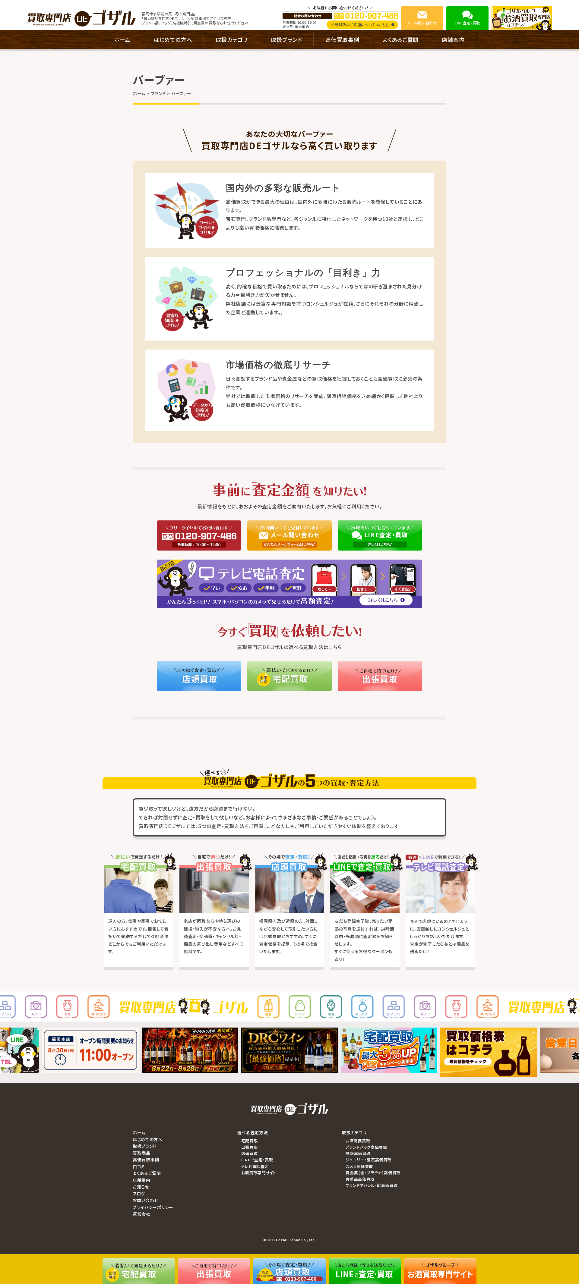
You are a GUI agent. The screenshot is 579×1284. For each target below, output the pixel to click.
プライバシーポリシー (153, 1207)
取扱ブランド (286, 39)
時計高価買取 (358, 1153)
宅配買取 (249, 1141)
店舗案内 (453, 39)
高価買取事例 (342, 39)
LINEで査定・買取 (257, 1160)
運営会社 (141, 1214)
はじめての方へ (173, 39)
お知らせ (141, 1187)
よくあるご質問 (401, 39)
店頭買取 (249, 1153)
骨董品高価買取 (360, 1179)
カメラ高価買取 (359, 1166)
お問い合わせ (145, 1200)
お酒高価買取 (358, 1141)
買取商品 (141, 1153)
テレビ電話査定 (255, 1166)
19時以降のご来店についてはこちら (359, 24)
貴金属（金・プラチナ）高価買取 (373, 1173)
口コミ (139, 1166)
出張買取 (249, 1147)
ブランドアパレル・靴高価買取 (371, 1185)
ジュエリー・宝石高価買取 (368, 1160)
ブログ (139, 1194)
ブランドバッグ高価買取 (366, 1147)
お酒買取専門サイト (258, 1173)
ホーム (122, 39)
